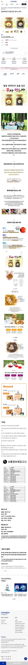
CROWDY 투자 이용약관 (19, 625)
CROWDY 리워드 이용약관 (20, 623)
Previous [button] (1, 21)
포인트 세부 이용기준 (19, 632)
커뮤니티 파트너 (4, 623)
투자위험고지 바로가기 (4, 642)
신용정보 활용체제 (18, 630)
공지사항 (2, 621)
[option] (7, 31)
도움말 (16, 620)
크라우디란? (3, 620)
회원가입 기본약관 (18, 621)
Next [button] (27, 21)
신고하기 (5, 571)
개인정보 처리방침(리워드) (20, 627)
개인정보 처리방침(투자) (19, 628)
